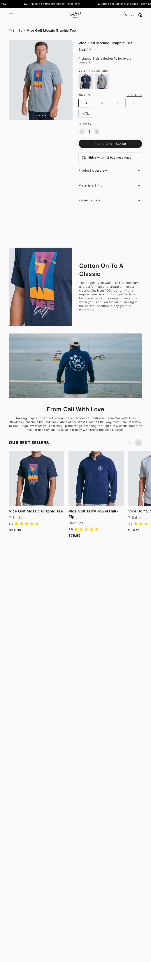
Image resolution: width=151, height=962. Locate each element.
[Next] (138, 442)
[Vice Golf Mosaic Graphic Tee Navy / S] (36, 478)
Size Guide (134, 95)
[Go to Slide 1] (36, 115)
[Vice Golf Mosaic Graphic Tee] (85, 81)
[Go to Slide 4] (45, 115)
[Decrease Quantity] (82, 131)
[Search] (125, 14)
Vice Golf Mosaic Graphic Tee (36, 511)
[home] (75, 14)
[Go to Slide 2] (39, 115)
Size (82, 95)
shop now (70, 3)
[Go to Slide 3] (42, 115)
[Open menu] (11, 14)
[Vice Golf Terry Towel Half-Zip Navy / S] (96, 478)
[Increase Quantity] (96, 131)
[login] (132, 14)
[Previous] (129, 442)
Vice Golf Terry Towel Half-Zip (93, 514)
